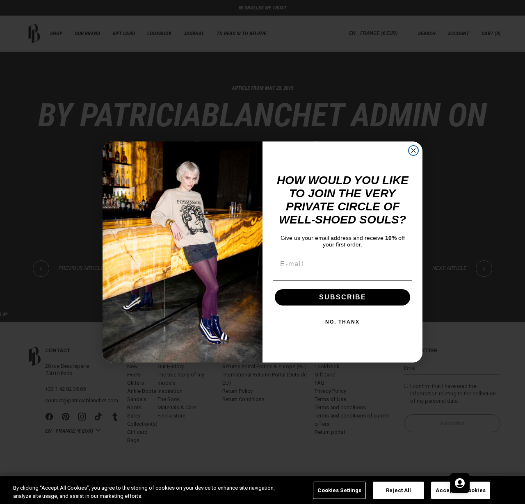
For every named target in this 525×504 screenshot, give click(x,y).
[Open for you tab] (460, 483)
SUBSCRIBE (342, 297)
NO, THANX (342, 322)
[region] (262, 490)
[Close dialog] (413, 150)
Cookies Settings (339, 490)
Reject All (398, 490)
